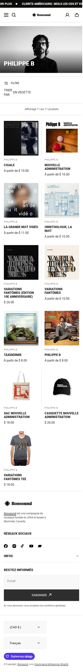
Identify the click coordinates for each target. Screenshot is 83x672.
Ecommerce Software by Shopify (51, 664)
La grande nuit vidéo (21, 227)
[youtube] (31, 546)
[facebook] (6, 546)
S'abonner (37, 595)
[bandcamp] (40, 546)
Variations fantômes (54, 291)
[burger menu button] (6, 15)
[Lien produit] (21, 149)
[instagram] (14, 546)
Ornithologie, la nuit (58, 229)
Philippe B (53, 355)
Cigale (9, 165)
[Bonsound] (41, 15)
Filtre (15, 83)
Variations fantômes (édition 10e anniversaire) (19, 292)
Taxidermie (13, 355)
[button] (77, 15)
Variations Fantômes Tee (15, 477)
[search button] (13, 15)
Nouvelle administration (57, 167)
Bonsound (23, 664)
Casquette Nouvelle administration (62, 415)
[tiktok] (23, 546)
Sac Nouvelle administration (17, 415)
